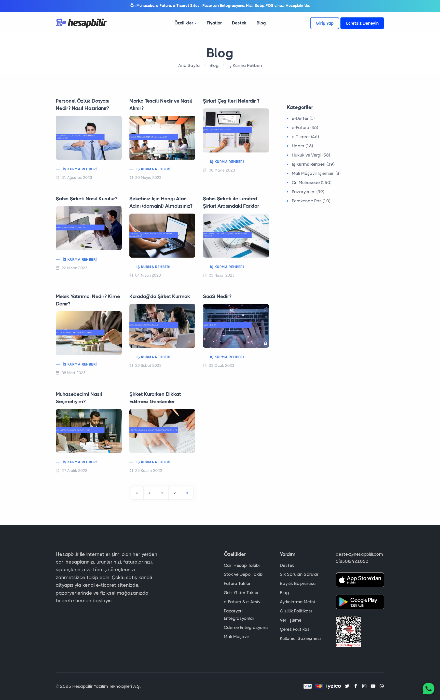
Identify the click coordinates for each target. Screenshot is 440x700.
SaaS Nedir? (217, 296)
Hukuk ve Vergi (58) (311, 155)
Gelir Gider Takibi (241, 592)
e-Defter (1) (303, 118)
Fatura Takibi (237, 583)
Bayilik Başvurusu (298, 583)
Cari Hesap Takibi (242, 565)
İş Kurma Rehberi (245, 65)
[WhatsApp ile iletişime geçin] (428, 688)
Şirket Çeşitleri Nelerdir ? (231, 101)
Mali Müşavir (236, 636)
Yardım (288, 554)
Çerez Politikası (295, 629)
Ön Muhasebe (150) (311, 182)
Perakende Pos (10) (311, 200)
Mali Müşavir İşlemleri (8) (316, 173)
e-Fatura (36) (305, 127)
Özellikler (183, 22)
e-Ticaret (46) (305, 136)
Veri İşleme (290, 620)
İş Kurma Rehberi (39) (313, 164)
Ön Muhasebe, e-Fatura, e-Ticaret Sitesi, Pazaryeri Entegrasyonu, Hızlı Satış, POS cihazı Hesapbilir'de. (220, 5)
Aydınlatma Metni (297, 601)
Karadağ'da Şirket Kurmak (159, 296)
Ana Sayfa (189, 65)
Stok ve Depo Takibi (244, 574)
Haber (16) (302, 145)
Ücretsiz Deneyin (362, 23)
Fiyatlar (214, 22)
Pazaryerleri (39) (308, 191)
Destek (239, 22)
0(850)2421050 (352, 561)
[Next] (137, 493)
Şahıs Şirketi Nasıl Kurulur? (86, 199)
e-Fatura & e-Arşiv (242, 601)
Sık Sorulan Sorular (299, 574)
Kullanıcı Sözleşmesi (300, 638)
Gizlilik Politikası (296, 610)
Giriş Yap (325, 23)
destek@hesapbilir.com (359, 554)
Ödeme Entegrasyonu (246, 627)
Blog (261, 22)
